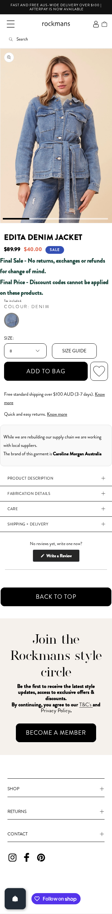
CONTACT (17, 834)
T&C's (86, 704)
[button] (10, 24)
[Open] (15, 898)
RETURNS (16, 811)
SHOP (13, 789)
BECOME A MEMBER (56, 732)
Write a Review (62, 557)
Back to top (56, 596)
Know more (57, 414)
